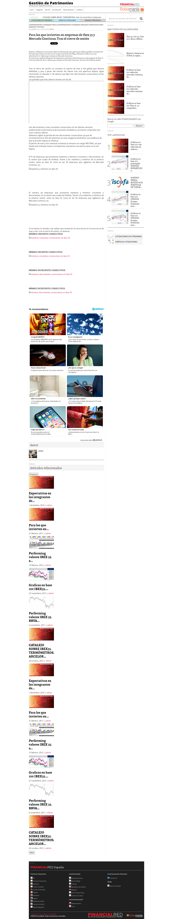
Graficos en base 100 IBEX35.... (40, 586)
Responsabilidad (50, 914)
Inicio (32, 10)
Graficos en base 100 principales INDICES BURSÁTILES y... (137, 164)
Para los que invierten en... (39, 526)
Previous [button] (34, 474)
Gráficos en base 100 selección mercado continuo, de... (135, 73)
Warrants (74, 890)
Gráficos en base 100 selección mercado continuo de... (135, 90)
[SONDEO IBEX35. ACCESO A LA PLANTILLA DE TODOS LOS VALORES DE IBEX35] (120, 181)
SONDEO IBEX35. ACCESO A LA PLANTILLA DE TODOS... (137, 182)
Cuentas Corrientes (38, 904)
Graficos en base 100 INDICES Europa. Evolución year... (136, 200)
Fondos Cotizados (38, 887)
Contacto (79, 10)
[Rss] (142, 10)
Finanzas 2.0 (113, 878)
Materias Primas (76, 903)
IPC (33, 878)
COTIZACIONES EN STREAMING (41, 20)
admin (51, 29)
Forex (73, 906)
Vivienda (74, 884)
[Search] (141, 19)
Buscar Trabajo (75, 881)
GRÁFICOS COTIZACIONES (67, 20)
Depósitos (35, 884)
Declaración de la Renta (78, 887)
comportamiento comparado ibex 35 (43, 25)
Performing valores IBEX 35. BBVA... (40, 616)
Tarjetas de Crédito (38, 901)
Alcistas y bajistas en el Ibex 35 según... (135, 54)
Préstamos (35, 895)
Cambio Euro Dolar (77, 896)
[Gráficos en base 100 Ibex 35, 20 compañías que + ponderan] (115, 106)
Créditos (35, 892)
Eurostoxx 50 (56, 10)
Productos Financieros (39, 881)
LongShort (39, 10)
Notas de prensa (68, 10)
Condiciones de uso (37, 914)
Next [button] (32, 852)
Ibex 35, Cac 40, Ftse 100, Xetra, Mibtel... (135, 37)
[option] (41, 491)
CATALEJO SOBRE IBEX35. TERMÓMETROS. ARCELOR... (41, 650)
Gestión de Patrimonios (51, 2)
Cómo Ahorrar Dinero (77, 893)
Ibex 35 (47, 10)
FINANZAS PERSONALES (93, 20)
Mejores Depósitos (38, 907)
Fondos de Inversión (38, 890)
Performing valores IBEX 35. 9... (40, 557)
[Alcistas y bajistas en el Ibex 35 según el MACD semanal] (115, 56)
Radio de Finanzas (115, 886)
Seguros (35, 898)
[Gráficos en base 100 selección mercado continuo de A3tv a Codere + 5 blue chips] (115, 90)
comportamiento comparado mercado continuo (76, 25)
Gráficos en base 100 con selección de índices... (136, 146)
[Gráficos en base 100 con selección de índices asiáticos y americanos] (120, 145)
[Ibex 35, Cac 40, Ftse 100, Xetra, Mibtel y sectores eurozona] (115, 40)
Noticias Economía (76, 878)
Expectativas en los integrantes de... (40, 496)
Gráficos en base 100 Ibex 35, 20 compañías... (134, 105)
